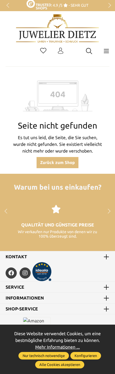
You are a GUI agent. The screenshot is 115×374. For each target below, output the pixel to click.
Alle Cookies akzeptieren (59, 364)
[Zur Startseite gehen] (57, 32)
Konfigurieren (86, 356)
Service (15, 287)
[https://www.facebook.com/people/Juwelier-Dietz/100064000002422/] (11, 273)
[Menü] (106, 51)
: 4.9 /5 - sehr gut (69, 5)
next (108, 5)
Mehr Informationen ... (57, 346)
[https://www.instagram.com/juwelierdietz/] (25, 273)
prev (8, 5)
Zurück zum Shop (57, 162)
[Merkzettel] (43, 51)
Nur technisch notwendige (44, 356)
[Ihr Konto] (61, 51)
